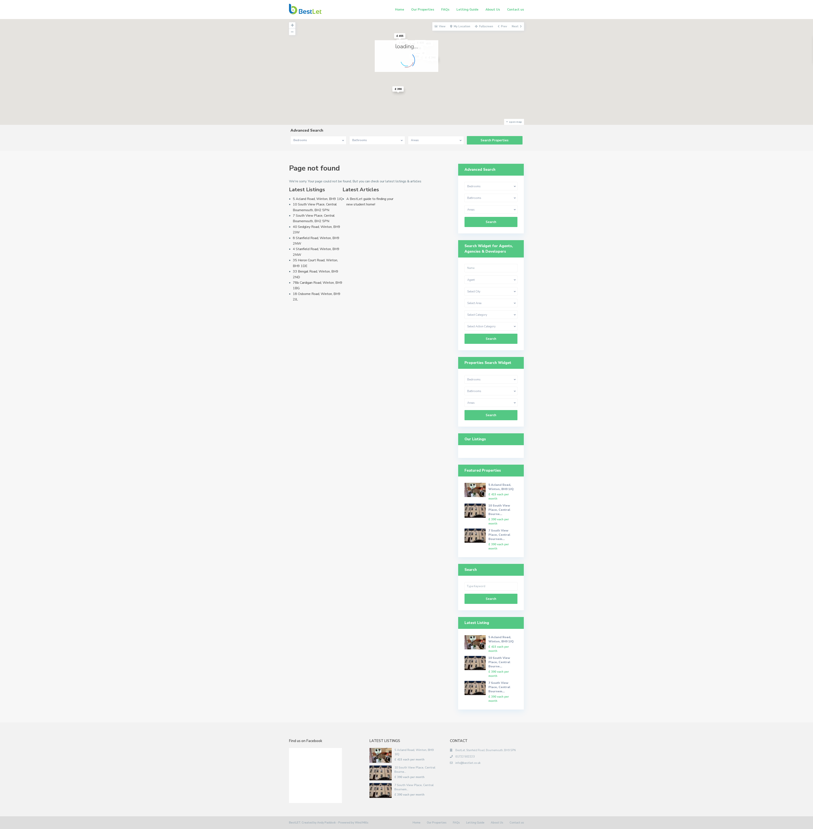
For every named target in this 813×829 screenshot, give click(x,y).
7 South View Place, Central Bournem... (499, 535)
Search (491, 222)
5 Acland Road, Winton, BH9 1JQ (318, 199)
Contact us (515, 9)
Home (399, 9)
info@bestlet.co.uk (468, 763)
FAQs (445, 9)
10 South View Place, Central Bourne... (499, 510)
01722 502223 (465, 757)
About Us (492, 9)
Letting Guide (467, 9)
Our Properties (422, 9)
